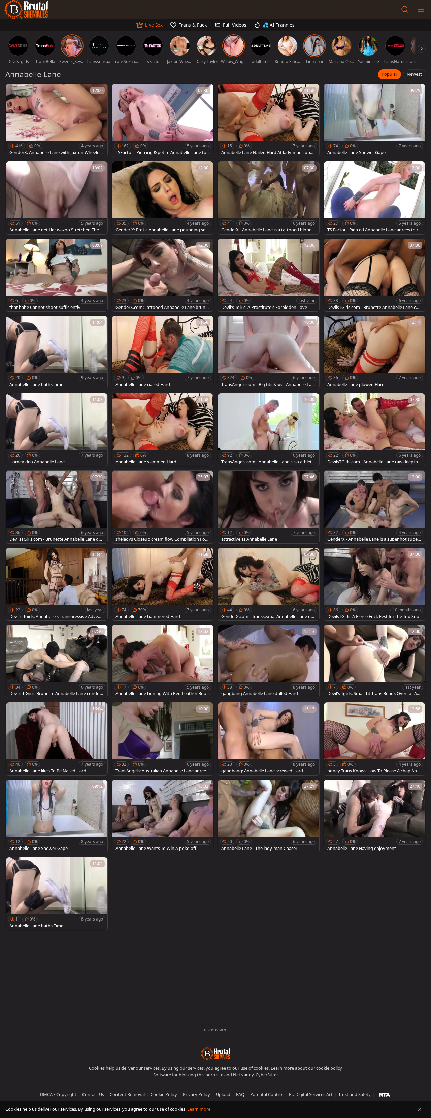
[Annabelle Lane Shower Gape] (374, 120)
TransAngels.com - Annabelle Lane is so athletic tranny (268, 462)
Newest (414, 74)
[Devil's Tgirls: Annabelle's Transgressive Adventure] (56, 584)
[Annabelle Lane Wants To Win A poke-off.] (162, 816)
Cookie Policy (164, 1094)
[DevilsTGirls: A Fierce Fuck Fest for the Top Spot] (374, 584)
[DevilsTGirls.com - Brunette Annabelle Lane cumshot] (374, 275)
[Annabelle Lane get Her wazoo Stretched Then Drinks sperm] (56, 197)
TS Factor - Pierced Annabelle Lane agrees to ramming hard (374, 230)
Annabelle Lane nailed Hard (142, 384)
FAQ (240, 1094)
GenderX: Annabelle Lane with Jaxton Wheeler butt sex (55, 152)
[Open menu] (421, 9)
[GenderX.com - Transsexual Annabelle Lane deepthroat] (268, 584)
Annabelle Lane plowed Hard (356, 384)
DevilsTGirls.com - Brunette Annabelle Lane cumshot (373, 307)
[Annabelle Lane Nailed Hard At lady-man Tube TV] (268, 120)
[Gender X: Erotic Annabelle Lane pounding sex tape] (162, 197)
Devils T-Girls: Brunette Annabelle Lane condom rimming (56, 693)
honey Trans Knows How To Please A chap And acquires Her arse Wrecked (373, 771)
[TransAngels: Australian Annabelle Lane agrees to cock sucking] (162, 738)
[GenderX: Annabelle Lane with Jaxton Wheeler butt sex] (56, 120)
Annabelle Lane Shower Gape (356, 152)
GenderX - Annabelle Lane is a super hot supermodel (373, 539)
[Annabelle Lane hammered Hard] (162, 584)
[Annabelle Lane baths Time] (56, 352)
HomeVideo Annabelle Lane (37, 462)
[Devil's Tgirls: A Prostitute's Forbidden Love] (268, 275)
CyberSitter (267, 1075)
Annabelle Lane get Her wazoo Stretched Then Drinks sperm (55, 230)
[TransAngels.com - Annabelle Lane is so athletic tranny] (268, 429)
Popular (389, 74)
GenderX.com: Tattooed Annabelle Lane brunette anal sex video (162, 307)
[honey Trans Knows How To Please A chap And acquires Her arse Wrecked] (374, 738)
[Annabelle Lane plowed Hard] (374, 352)
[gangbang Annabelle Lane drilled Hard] (268, 661)
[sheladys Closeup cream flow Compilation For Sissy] (162, 507)
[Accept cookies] (419, 1109)
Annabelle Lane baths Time (36, 384)
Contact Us (93, 1094)
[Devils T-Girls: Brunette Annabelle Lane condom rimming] (56, 661)
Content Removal (127, 1094)
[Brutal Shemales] (215, 1053)
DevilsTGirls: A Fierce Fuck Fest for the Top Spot (374, 616)
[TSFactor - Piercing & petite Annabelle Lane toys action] (162, 120)
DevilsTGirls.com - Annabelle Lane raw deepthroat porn (373, 462)
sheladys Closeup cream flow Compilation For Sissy (161, 539)
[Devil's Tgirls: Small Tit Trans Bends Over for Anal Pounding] (374, 661)
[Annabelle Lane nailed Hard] (162, 352)
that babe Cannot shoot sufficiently (44, 307)
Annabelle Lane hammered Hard (147, 616)
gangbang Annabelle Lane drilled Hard (259, 693)
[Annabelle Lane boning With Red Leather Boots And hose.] (162, 661)
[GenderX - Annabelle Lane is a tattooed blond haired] (268, 197)
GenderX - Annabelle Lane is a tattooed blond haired (268, 230)
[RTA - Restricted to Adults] (384, 1094)
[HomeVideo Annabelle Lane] (56, 429)
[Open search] (405, 9)
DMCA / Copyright (58, 1094)
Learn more (198, 1109)
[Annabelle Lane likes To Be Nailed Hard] (56, 738)
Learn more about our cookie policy (306, 1068)
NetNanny (243, 1075)
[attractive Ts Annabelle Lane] (268, 507)
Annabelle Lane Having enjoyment (361, 848)
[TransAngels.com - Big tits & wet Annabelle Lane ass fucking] (268, 352)
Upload (223, 1094)
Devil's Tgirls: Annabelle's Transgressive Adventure (55, 616)
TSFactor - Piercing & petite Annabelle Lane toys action (162, 152)
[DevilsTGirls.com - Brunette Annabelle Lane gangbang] (56, 507)
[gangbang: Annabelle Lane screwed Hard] (268, 738)
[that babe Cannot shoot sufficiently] (56, 275)
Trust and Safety (354, 1094)
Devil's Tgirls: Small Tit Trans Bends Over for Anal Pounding (373, 693)
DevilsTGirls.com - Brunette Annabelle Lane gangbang (56, 539)
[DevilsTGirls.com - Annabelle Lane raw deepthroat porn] (374, 429)
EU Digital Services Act (311, 1094)
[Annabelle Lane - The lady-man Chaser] (268, 816)
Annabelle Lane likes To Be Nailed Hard (47, 771)
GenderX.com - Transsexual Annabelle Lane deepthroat (268, 616)
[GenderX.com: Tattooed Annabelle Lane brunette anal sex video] (162, 275)
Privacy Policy (196, 1094)
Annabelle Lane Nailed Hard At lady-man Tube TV (266, 152)
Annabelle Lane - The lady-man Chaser (259, 848)
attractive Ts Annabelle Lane (249, 539)
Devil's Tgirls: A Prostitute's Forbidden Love (264, 307)
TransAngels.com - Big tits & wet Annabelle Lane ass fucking (267, 384)
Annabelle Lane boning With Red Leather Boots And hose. (161, 693)
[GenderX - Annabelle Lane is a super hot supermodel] (374, 507)
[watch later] (14, 92)
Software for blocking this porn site (188, 1075)
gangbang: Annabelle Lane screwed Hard (262, 771)
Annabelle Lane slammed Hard (145, 462)
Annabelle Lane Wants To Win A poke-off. (156, 848)
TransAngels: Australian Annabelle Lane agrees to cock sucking (161, 771)
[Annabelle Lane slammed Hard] (162, 429)
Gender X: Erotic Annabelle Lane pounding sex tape (161, 230)
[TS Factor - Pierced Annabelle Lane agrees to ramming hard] (374, 197)
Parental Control (266, 1094)
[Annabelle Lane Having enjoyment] (374, 816)
